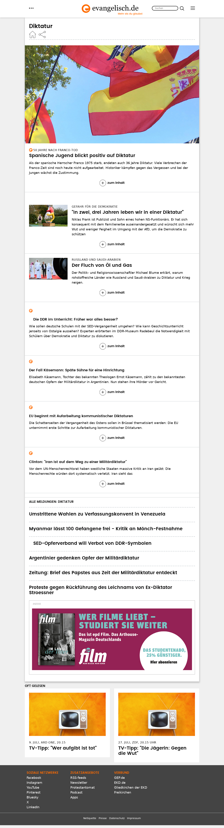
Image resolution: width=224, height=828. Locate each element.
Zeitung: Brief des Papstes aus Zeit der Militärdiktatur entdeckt (103, 572)
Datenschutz (117, 818)
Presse (103, 818)
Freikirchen (122, 792)
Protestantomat (82, 787)
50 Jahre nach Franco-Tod (55, 150)
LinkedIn (33, 807)
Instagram (34, 782)
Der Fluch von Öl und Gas (102, 265)
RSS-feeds (78, 778)
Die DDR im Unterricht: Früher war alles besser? (75, 319)
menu (31, 8)
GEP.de (119, 778)
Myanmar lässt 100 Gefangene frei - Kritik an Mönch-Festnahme (106, 529)
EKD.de (119, 782)
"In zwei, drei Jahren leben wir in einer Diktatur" (128, 212)
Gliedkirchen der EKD (130, 787)
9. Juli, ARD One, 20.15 (47, 742)
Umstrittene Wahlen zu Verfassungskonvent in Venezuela (97, 514)
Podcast (76, 792)
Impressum (134, 818)
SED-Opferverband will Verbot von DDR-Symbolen (92, 543)
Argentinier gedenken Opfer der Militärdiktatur (84, 558)
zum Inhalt (116, 183)
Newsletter (78, 782)
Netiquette (89, 818)
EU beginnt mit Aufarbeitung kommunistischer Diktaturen (81, 416)
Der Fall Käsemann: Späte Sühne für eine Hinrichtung (76, 370)
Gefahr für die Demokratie (95, 206)
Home (32, 34)
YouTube (33, 787)
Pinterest (33, 792)
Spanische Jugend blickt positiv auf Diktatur (82, 155)
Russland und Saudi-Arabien (96, 259)
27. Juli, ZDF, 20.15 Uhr (137, 742)
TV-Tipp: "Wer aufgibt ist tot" (63, 748)
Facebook (34, 778)
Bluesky (32, 797)
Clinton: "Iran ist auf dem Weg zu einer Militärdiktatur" (78, 462)
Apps (74, 797)
